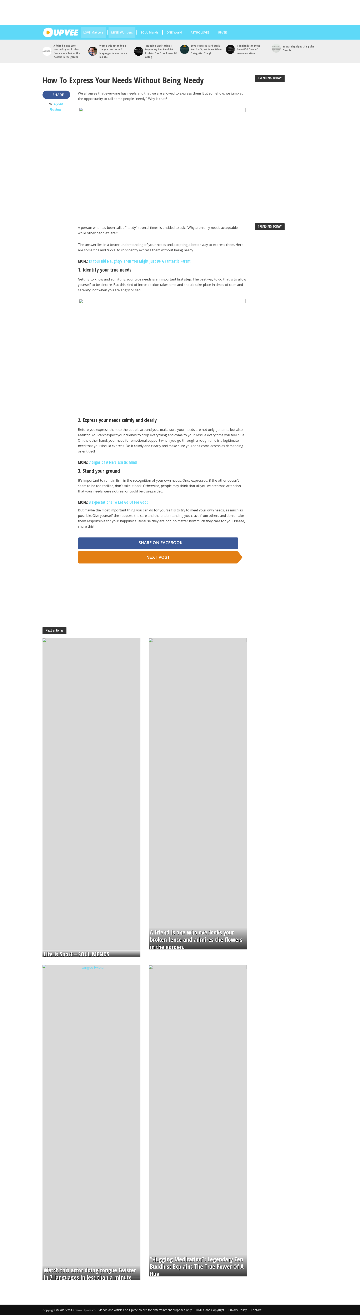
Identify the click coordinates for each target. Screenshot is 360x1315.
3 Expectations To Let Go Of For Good (119, 502)
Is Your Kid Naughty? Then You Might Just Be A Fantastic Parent (140, 261)
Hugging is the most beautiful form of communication (248, 49)
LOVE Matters (93, 32)
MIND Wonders (122, 32)
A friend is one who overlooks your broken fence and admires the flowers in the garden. (67, 51)
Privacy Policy (237, 1310)
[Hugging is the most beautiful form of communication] (230, 49)
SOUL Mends (150, 32)
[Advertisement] (184, 12)
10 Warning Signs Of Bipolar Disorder (298, 48)
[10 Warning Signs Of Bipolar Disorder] (276, 48)
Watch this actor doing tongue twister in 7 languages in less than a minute (113, 51)
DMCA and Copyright (210, 1310)
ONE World (174, 32)
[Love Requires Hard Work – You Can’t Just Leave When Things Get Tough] (184, 49)
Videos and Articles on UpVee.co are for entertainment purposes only (145, 1310)
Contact (256, 1310)
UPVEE (222, 32)
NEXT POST (158, 557)
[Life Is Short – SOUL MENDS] (91, 794)
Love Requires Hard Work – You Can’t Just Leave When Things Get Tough (206, 49)
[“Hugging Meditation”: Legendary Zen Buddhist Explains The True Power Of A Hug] (138, 51)
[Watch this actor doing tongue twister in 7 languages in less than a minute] (92, 51)
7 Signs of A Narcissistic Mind (113, 462)
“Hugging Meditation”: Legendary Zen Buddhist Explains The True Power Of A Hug (161, 51)
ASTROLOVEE (199, 32)
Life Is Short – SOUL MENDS (76, 954)
